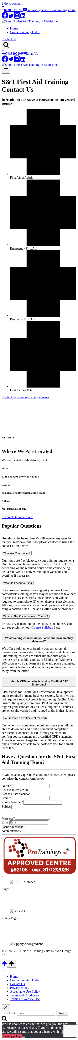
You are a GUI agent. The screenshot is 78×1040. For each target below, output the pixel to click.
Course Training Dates (25, 32)
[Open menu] (6, 70)
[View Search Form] (6, 45)
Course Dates (10, 904)
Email (6, 798)
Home (14, 28)
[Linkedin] (22, 17)
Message (8, 818)
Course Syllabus (42, 627)
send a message (13, 826)
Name (6, 786)
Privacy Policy (11, 925)
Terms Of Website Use (25, 999)
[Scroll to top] (4, 965)
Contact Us (9, 39)
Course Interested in (15, 790)
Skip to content (11, 3)
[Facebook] (5, 17)
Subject (6, 806)
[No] (23, 1037)
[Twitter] (11, 17)
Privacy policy (11, 1036)
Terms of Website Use (16, 937)
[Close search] (6, 1007)
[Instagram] (17, 17)
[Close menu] (3, 970)
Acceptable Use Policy (17, 929)
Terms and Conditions (16, 933)
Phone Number (12, 802)
